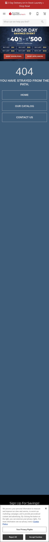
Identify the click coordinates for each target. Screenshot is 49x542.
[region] (24, 523)
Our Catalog (24, 106)
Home (24, 94)
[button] (4, 14)
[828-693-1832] (37, 14)
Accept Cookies (35, 537)
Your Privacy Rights (24, 530)
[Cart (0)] (45, 14)
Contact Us (24, 117)
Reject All (13, 537)
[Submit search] (42, 21)
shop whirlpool (14, 56)
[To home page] (17, 13)
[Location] (30, 14)
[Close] (46, 508)
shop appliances (35, 56)
